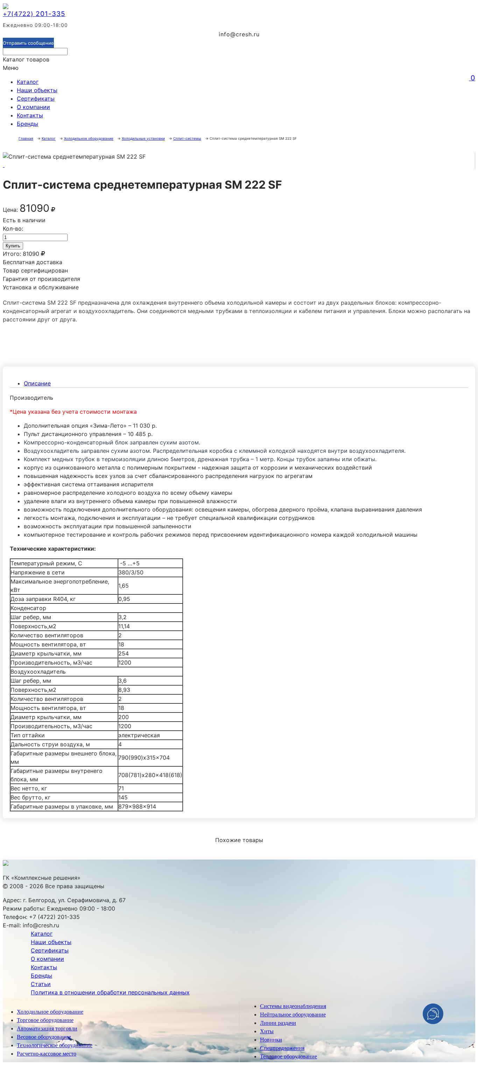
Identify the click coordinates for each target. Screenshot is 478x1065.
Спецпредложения (282, 1048)
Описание (37, 383)
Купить (13, 245)
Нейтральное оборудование (293, 1014)
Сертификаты (36, 98)
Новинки (271, 1040)
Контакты (30, 115)
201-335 (34, 14)
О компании (33, 106)
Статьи (41, 983)
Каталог (27, 81)
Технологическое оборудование (54, 1045)
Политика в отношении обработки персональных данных (110, 992)
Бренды (27, 123)
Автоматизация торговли (47, 1028)
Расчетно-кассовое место (46, 1054)
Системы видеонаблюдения (293, 1006)
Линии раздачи (278, 1023)
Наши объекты (37, 90)
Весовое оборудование (44, 1037)
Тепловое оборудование (288, 1056)
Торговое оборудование (45, 1020)
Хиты (267, 1031)
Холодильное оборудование (50, 1012)
